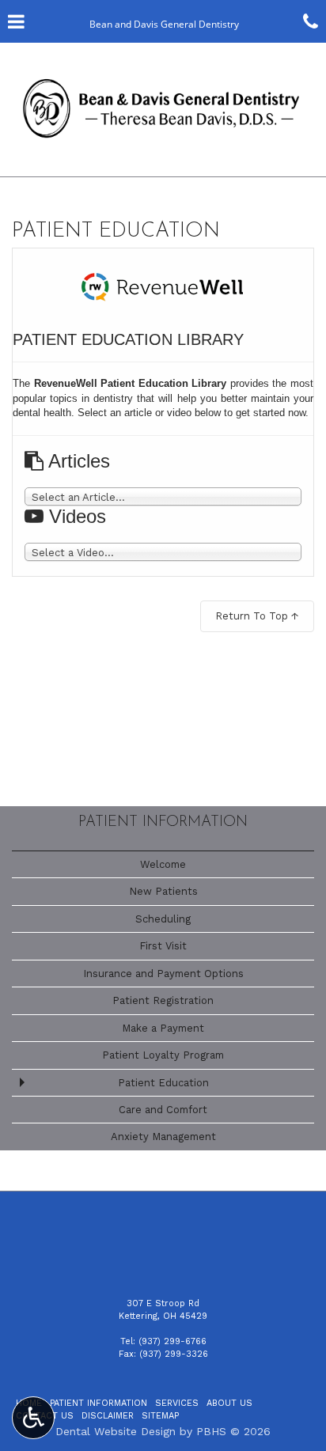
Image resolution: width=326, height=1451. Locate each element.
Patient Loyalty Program (163, 1055)
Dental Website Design (115, 1431)
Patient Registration (163, 1000)
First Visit (163, 946)
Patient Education (163, 1083)
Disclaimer (108, 1416)
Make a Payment (163, 1028)
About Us (229, 1403)
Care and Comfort (163, 1110)
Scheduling (163, 919)
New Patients (163, 891)
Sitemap (160, 1416)
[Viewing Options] (33, 1417)
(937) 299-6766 (172, 1341)
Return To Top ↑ (257, 616)
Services (177, 1403)
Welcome (163, 864)
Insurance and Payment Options (163, 973)
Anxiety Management (163, 1136)
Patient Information (163, 822)
